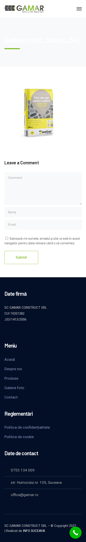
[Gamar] (24, 8)
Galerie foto (14, 388)
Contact (11, 397)
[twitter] (6, 331)
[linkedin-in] (28, 331)
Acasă (9, 359)
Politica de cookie (19, 437)
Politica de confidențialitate (27, 427)
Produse (11, 378)
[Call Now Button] (75, 533)
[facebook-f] (17, 331)
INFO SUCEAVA (34, 531)
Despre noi (13, 369)
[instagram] (39, 331)
